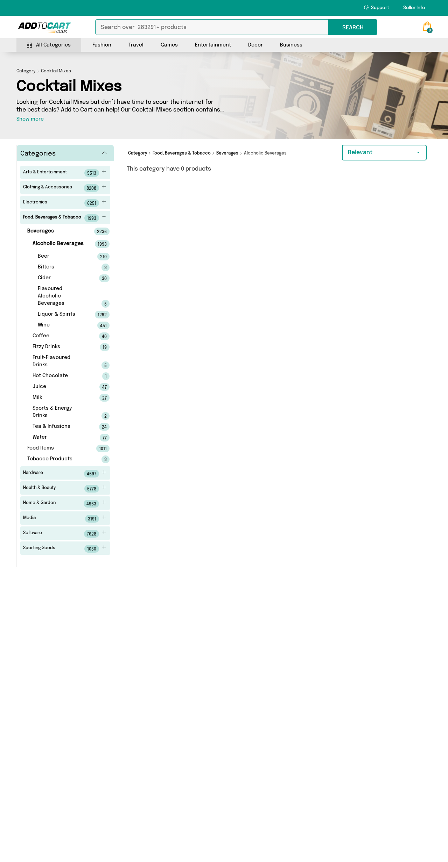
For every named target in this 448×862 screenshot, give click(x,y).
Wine (63, 325)
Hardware (59, 473)
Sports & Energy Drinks (60, 412)
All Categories (53, 45)
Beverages (57, 231)
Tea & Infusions (60, 427)
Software (59, 534)
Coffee (60, 336)
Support (379, 8)
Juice (60, 387)
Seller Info (414, 8)
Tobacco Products (57, 459)
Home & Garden (59, 504)
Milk (60, 398)
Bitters (63, 267)
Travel (136, 45)
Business (291, 45)
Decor (255, 45)
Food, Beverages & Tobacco (59, 218)
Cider (63, 278)
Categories (38, 154)
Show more (30, 119)
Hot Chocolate (60, 376)
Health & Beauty (59, 488)
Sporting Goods (59, 549)
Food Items (57, 448)
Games (169, 45)
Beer (63, 256)
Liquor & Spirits (63, 314)
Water (60, 437)
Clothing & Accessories (59, 188)
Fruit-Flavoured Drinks (60, 361)
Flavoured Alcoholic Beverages (63, 296)
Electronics (59, 203)
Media (59, 519)
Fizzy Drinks (60, 347)
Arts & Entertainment (59, 173)
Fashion (101, 45)
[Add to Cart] (44, 27)
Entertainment (213, 45)
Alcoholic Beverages (60, 244)
